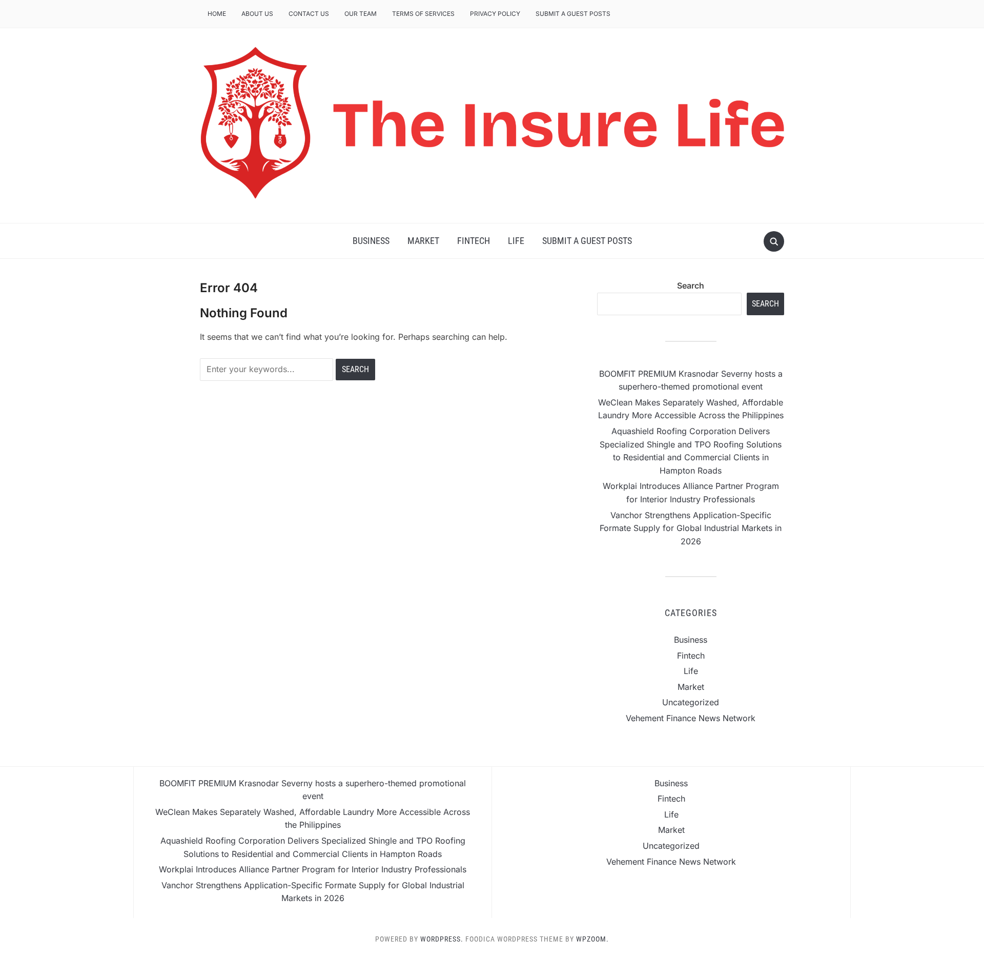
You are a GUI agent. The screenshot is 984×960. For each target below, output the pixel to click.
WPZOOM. (592, 939)
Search (690, 285)
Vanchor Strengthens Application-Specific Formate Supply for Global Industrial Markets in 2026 (691, 528)
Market (423, 240)
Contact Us (309, 13)
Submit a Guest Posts (573, 13)
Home (217, 13)
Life (516, 240)
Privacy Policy (495, 13)
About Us (257, 13)
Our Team (360, 13)
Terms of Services (423, 13)
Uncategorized (690, 702)
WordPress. (441, 939)
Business (371, 240)
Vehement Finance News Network (690, 718)
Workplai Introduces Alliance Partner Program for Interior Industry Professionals (312, 869)
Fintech (473, 240)
